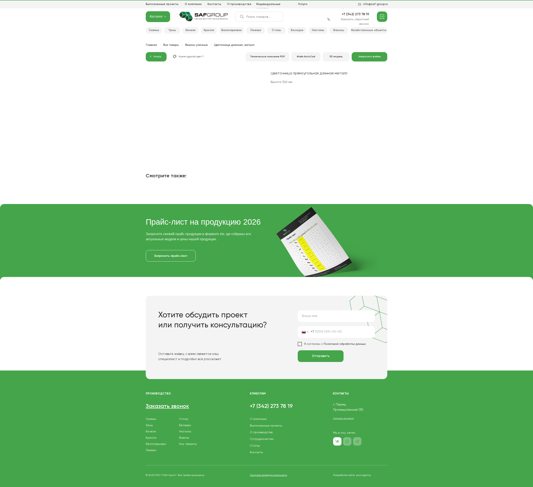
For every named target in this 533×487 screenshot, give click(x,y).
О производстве (239, 4)
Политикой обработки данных (344, 344)
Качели (151, 431)
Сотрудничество (262, 439)
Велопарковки (156, 444)
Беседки (185, 425)
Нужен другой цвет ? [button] (191, 56)
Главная (151, 44)
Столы (183, 419)
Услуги (302, 4)
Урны (149, 425)
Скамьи (151, 419)
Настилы (185, 431)
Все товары (171, 44)
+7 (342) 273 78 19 (355, 14)
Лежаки (151, 450)
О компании (193, 4)
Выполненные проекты (162, 4)
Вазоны (184, 437)
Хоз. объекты (188, 444)
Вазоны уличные (196, 44)
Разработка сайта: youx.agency (352, 475)
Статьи (255, 445)
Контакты (214, 4)
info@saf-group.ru (375, 4)
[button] (369, 56)
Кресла (151, 437)
